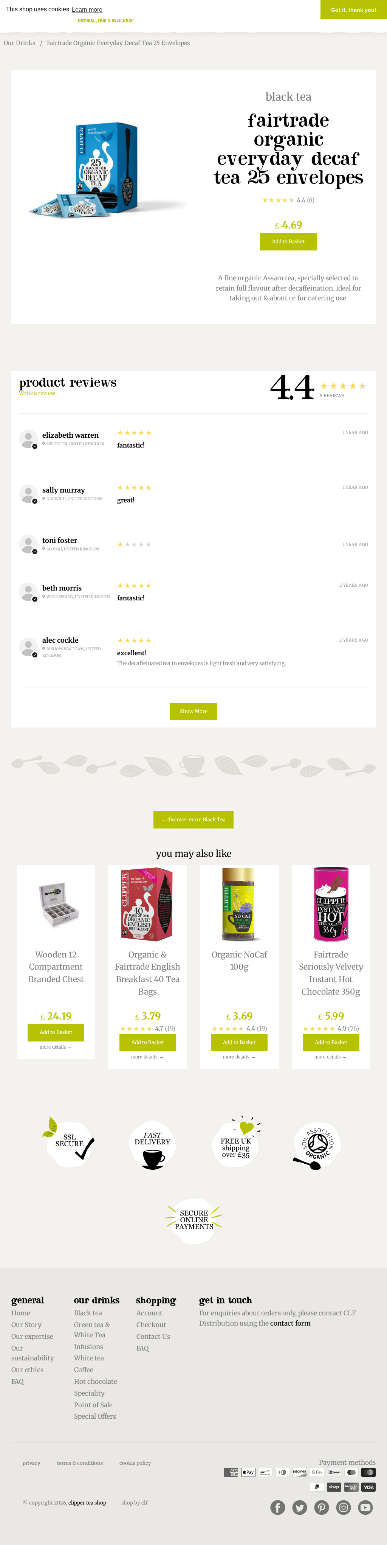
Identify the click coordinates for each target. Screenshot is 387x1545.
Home (20, 1313)
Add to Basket (288, 241)
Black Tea (288, 97)
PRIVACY (31, 1463)
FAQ (17, 1381)
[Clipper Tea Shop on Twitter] (299, 1507)
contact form (290, 1323)
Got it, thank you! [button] (353, 10)
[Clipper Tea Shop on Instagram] (343, 1507)
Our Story (26, 1325)
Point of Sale (93, 1405)
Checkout (151, 1325)
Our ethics (27, 1370)
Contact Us (153, 1336)
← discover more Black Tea (193, 819)
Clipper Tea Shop (87, 1503)
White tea (89, 1358)
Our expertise (32, 1336)
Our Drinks (20, 43)
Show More (193, 711)
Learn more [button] (87, 9)
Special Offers (95, 1416)
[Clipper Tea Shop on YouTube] (365, 1507)
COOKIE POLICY (135, 1463)
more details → (56, 1047)
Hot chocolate (95, 1381)
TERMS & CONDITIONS (80, 1463)
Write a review (37, 393)
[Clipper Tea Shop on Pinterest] (321, 1507)
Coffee (83, 1370)
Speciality (89, 1393)
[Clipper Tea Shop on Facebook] (277, 1507)
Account (149, 1313)
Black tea (88, 1313)
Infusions (88, 1347)
